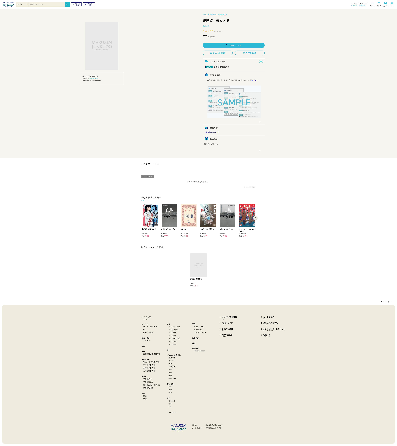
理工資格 (172, 401)
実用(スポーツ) (199, 326)
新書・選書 (146, 338)
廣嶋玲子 (206, 26)
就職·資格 (172, 366)
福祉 (170, 392)
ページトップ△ (387, 301)
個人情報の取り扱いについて (214, 425)
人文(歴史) (173, 332)
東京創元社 (93, 78)
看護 (170, 389)
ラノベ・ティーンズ (151, 326)
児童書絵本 (147, 379)
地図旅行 (195, 338)
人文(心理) (173, 341)
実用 (194, 324)
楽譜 (145, 399)
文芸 (143, 351)
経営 (170, 363)
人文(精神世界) (174, 338)
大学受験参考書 (149, 371)
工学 (170, 406)
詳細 (261, 61)
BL (144, 329)
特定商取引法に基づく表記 (213, 428)
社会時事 (172, 357)
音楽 (145, 396)
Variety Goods (199, 351)
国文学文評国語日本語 (151, 354)
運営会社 (194, 425)
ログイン (354, 5)
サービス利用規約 (197, 428)
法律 (170, 369)
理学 (170, 403)
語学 (168, 350)
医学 (170, 386)
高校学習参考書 (149, 368)
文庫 (204, 14)
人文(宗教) (173, 335)
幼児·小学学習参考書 (151, 362)
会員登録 (362, 5)
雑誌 (194, 343)
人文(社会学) (173, 329)
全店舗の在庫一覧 (212, 132)
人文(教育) (173, 344)
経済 (170, 375)
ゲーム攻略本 (148, 332)
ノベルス (146, 340)
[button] (89, 4)
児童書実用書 (148, 388)
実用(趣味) (198, 329)
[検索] (67, 4)
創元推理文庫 (223, 14)
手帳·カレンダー (200, 332)
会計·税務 (172, 378)
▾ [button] (27, 4)
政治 (170, 372)
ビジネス (172, 360)
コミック (145, 324)
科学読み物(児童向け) (151, 385)
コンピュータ (172, 412)
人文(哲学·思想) (174, 326)
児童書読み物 (148, 382)
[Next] (255, 218)
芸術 (143, 393)
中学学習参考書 (149, 365)
